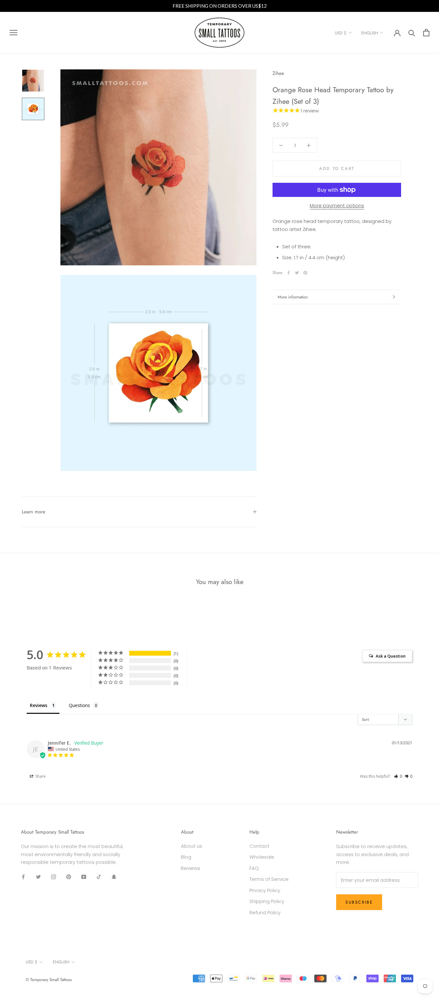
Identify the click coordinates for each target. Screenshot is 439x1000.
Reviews (190, 868)
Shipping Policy (266, 901)
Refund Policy (265, 912)
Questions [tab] (79, 705)
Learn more (33, 511)
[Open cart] (426, 32)
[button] (398, 776)
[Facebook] (289, 273)
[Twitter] (297, 273)
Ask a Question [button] (391, 656)
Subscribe (359, 902)
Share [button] (40, 776)
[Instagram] (53, 877)
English (369, 33)
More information (293, 297)
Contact (259, 846)
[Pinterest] (305, 273)
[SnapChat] (114, 877)
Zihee (278, 73)
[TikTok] (98, 877)
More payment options (337, 205)
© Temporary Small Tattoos (49, 980)
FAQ (254, 868)
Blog (186, 857)
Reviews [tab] (38, 705)
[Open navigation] (13, 32)
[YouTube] (83, 877)
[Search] (411, 32)
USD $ (340, 33)
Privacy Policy (264, 890)
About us (191, 846)
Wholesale (261, 857)
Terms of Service (269, 879)
